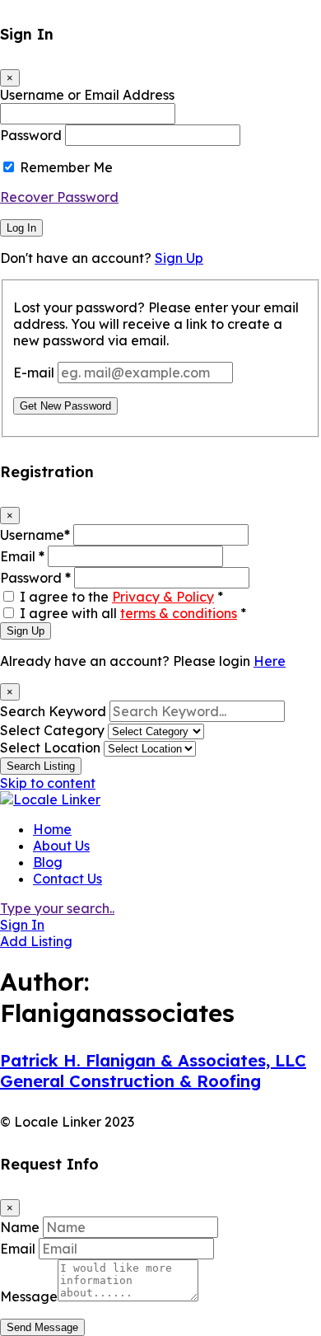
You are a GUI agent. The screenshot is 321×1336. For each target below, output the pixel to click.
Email (22, 556)
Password (31, 135)
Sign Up (179, 258)
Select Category (52, 730)
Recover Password (59, 197)
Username (35, 535)
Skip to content (47, 783)
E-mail (33, 372)
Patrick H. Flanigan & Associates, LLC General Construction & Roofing (153, 1070)
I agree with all (133, 613)
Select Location (50, 747)
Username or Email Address (87, 95)
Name (20, 1227)
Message (29, 1296)
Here (270, 661)
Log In (21, 228)
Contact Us (67, 878)
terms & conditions (178, 613)
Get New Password (65, 406)
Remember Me (66, 167)
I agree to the (121, 596)
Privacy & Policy (163, 596)
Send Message (42, 1327)
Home (52, 829)
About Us (61, 845)
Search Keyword (53, 711)
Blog (48, 862)
